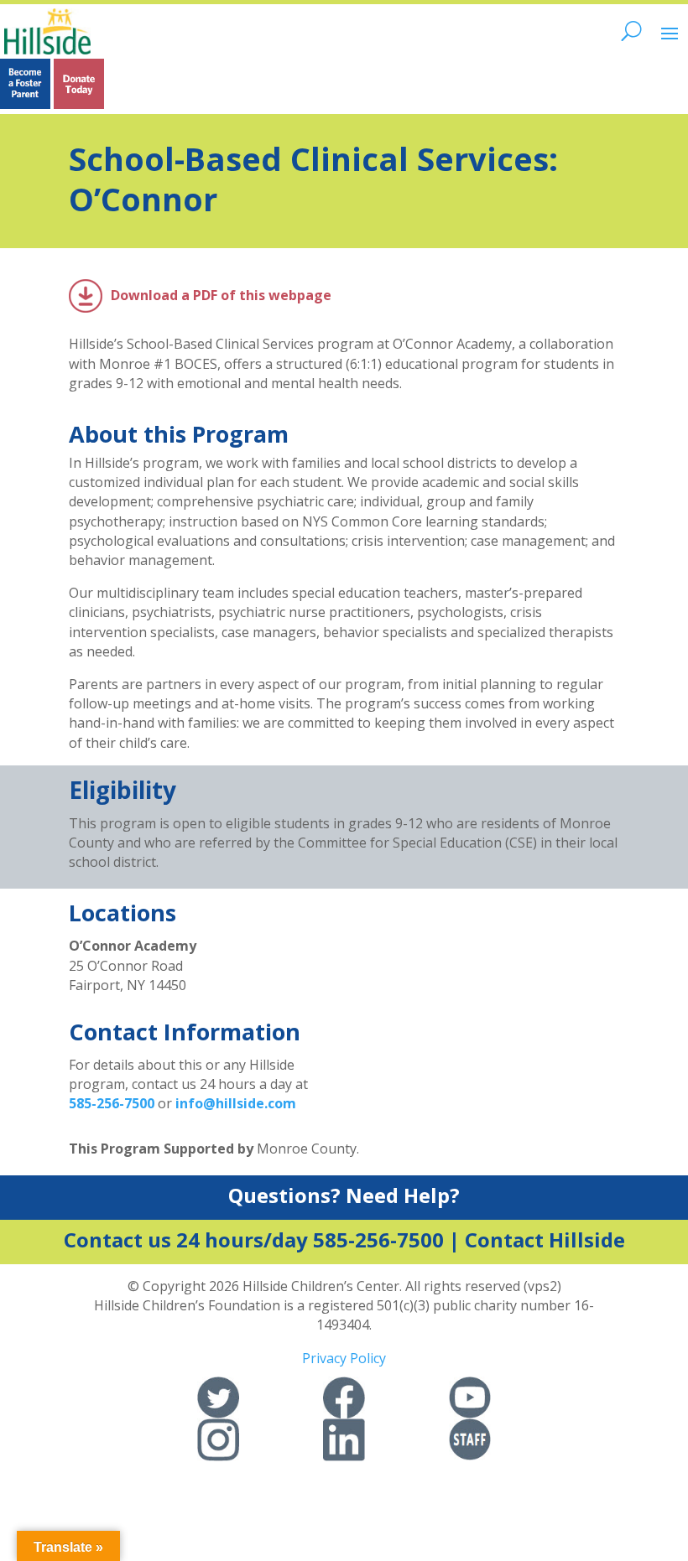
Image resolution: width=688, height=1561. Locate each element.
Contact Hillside (545, 1239)
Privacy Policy (344, 1358)
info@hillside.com (235, 1103)
